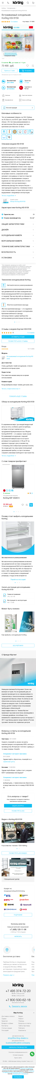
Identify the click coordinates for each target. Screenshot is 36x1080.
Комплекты (22, 1030)
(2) (32, 493)
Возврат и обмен (7, 1023)
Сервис (4, 1018)
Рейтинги (22, 1028)
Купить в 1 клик (10, 70)
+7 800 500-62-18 (18, 1000)
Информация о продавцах (20, 1074)
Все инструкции (11, 108)
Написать (18, 936)
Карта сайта (18, 1058)
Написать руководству (18, 1047)
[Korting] (18, 3)
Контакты (5, 1026)
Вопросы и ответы (25, 1023)
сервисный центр (9, 761)
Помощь (21, 1021)
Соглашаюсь (18, 1077)
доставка (10, 82)
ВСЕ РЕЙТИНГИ (18, 645)
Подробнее (18, 915)
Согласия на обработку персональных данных (18, 1071)
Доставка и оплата (8, 1016)
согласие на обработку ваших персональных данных (17, 1069)
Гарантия (5, 1021)
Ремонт (21, 1018)
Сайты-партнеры (24, 1026)
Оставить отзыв (18, 337)
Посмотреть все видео (18, 853)
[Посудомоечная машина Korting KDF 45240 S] (18, 477)
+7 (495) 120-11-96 (18, 929)
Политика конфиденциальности (18, 1052)
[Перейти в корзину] (33, 3)
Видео (21, 1016)
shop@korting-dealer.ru (18, 1038)
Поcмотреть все (18, 811)
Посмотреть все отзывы (18, 341)
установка (10, 88)
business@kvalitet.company (18, 1043)
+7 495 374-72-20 (18, 990)
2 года (27, 82)
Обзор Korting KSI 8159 (17, 201)
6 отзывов (14, 21)
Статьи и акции (7, 1028)
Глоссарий (5, 1030)
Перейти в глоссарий (18, 579)
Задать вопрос (18, 806)
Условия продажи (18, 1055)
